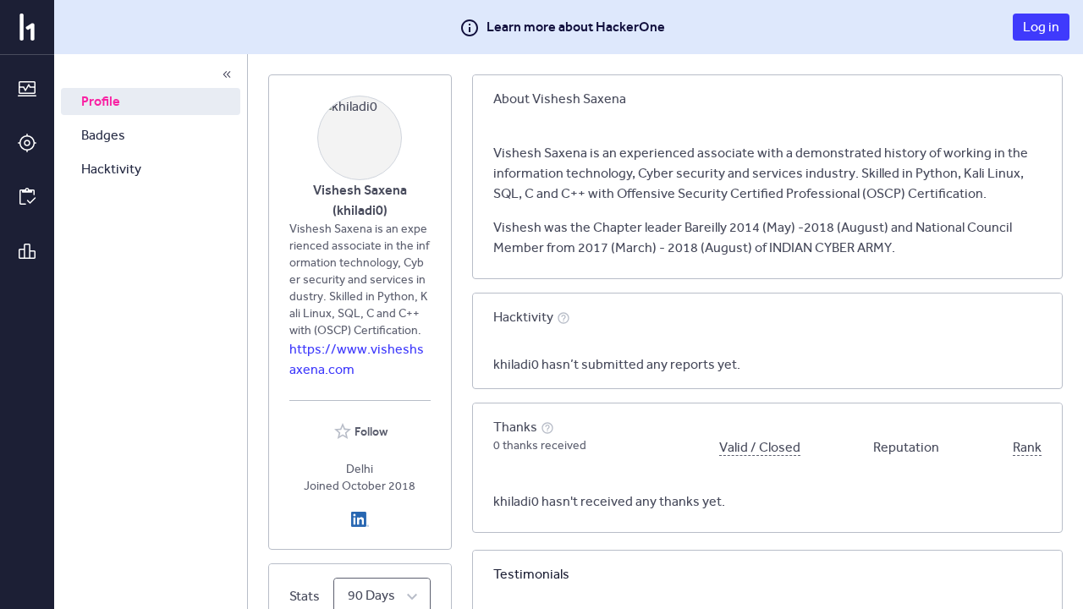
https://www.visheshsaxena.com (356, 359)
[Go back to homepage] (27, 27)
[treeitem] (150, 101)
